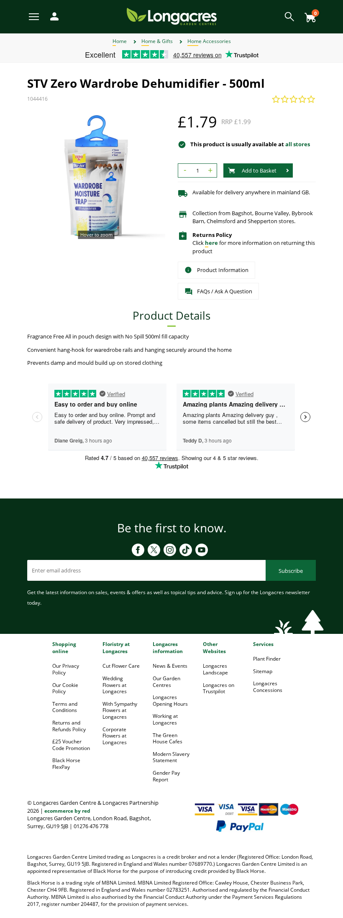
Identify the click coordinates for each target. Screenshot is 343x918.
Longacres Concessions (267, 687)
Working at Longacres (165, 719)
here (211, 243)
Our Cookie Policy (65, 688)
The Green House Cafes (167, 738)
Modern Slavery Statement (171, 757)
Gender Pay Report (166, 776)
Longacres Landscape (215, 669)
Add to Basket (259, 170)
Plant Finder (267, 658)
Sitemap (262, 671)
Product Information (222, 270)
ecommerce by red (67, 810)
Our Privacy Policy (65, 669)
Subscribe (291, 571)
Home (120, 41)
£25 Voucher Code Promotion (71, 745)
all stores (297, 144)
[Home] (172, 16)
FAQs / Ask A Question (224, 291)
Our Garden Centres (166, 682)
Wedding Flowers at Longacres (114, 685)
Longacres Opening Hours (170, 700)
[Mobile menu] (34, 16)
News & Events (170, 665)
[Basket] (308, 14)
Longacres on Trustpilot (218, 688)
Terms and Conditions (64, 707)
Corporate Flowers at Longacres (114, 736)
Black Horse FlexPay (66, 764)
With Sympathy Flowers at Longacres (119, 710)
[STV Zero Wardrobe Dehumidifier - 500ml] (96, 176)
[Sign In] (52, 15)
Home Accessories (209, 41)
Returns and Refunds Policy (69, 726)
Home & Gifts (157, 41)
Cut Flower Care (121, 665)
